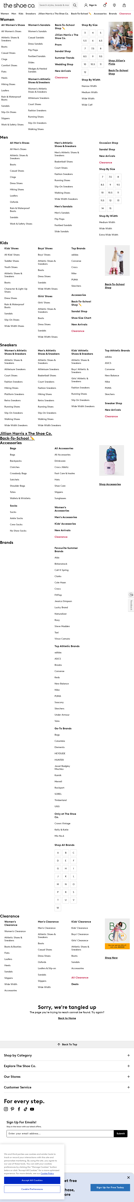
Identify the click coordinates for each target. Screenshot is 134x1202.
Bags (12, 454)
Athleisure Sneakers (38, 98)
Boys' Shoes (44, 254)
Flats (3, 71)
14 (102, 208)
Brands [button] (113, 13)
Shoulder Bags (17, 485)
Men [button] (13, 13)
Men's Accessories (66, 517)
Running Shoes (36, 116)
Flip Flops (33, 50)
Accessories (78, 294)
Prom (58, 44)
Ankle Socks (16, 518)
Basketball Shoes (64, 161)
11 (100, 64)
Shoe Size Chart (81, 317)
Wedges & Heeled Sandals (37, 70)
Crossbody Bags (18, 473)
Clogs (4, 59)
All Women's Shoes (11, 31)
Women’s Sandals (37, 31)
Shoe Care (60, 485)
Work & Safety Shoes (12, 124)
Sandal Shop (63, 51)
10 (85, 64)
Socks (13, 512)
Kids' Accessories (65, 523)
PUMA (74, 279)
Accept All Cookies (32, 1180)
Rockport (59, 787)
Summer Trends (64, 57)
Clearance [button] (125, 13)
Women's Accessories (62, 509)
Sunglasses (60, 498)
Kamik (58, 775)
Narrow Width (89, 86)
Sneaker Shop (113, 403)
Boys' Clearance (80, 934)
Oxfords (14, 202)
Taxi (57, 632)
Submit (121, 1133)
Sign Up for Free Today (110, 1187)
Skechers (76, 286)
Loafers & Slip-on (47, 968)
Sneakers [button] (31, 13)
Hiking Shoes (8, 84)
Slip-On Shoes (8, 112)
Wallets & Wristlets (20, 498)
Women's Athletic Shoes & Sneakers (37, 90)
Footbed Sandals (36, 56)
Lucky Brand (61, 607)
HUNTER (59, 760)
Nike (73, 273)
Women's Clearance (15, 931)
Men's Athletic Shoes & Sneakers (67, 154)
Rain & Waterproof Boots (11, 98)
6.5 (100, 40)
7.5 (92, 48)
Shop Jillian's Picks (117, 62)
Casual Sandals (36, 37)
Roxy (57, 620)
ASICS (108, 363)
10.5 (93, 64)
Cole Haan (60, 582)
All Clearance (79, 977)
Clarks (58, 576)
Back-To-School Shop (118, 72)
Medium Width (90, 92)
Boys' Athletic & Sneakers (79, 371)
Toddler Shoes (11, 261)
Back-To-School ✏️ (81, 13)
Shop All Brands (64, 845)
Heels (4, 78)
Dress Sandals (35, 43)
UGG (57, 806)
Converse (76, 261)
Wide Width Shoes (14, 326)
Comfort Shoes (9, 65)
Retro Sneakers (12, 400)
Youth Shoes (10, 267)
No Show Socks (18, 530)
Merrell (58, 781)
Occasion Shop (108, 142)
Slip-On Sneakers (37, 123)
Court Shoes (34, 104)
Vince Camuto (62, 638)
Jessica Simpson (63, 601)
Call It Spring (61, 570)
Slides (31, 62)
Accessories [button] (100, 13)
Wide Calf (87, 104)
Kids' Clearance (79, 928)
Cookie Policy (47, 1173)
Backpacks (16, 461)
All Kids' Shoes (12, 254)
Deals (74, 984)
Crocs (74, 267)
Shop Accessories (110, 484)
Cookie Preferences (32, 1189)
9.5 (100, 56)
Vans (57, 721)
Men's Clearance (47, 928)
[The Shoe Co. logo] (19, 5)
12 (85, 72)
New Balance (112, 375)
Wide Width (88, 98)
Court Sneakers (46, 381)
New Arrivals (63, 70)
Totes (13, 492)
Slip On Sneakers (80, 400)
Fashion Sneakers (37, 110)
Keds (57, 677)
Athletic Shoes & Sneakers (10, 39)
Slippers (5, 118)
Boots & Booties (12, 946)
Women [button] (5, 13)
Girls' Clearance (79, 940)
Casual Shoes (8, 53)
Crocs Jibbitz (61, 467)
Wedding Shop (64, 64)
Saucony (59, 702)
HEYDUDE (60, 753)
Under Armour (62, 714)
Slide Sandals (62, 231)
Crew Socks (16, 524)
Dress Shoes (16, 183)
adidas (74, 254)
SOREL (58, 794)
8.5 (85, 56)
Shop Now (111, 957)
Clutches (14, 467)
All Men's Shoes (18, 149)
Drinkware (60, 461)
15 (110, 208)
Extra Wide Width (108, 234)
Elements (60, 747)
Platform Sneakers (14, 394)
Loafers (5, 90)
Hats (57, 479)
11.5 (102, 200)
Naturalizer (61, 613)
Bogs (57, 734)
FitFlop (58, 595)
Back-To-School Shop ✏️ (65, 26)
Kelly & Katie (61, 829)
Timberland (61, 800)
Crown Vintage (62, 823)
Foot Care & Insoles (65, 473)
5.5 (85, 40)
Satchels (14, 479)
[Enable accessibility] (131, 595)
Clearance (61, 77)
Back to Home (67, 1018)
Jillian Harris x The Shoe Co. (53, 13)
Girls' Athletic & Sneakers (79, 380)
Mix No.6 (59, 836)
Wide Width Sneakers (66, 199)
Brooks (58, 665)
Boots (4, 46)
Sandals (5, 106)
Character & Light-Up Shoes (15, 290)
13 (118, 200)
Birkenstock (61, 563)
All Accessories (62, 454)
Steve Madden (62, 626)
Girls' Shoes (44, 302)
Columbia (60, 741)
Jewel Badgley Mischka (62, 767)
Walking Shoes (36, 129)
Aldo (57, 557)
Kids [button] (21, 13)
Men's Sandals (62, 212)
